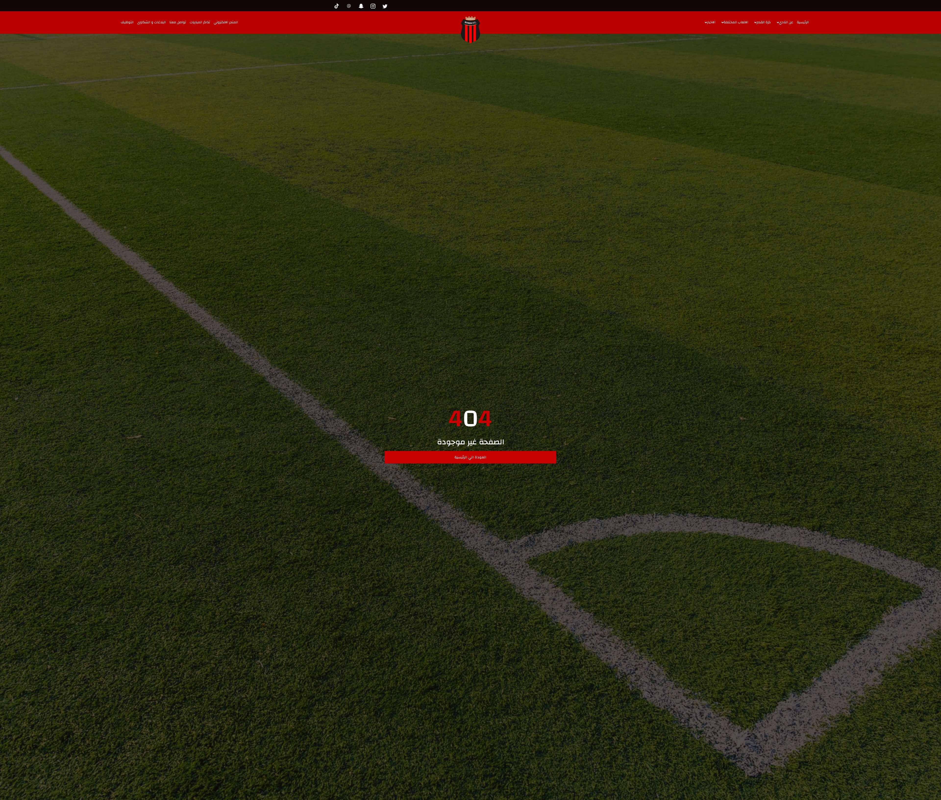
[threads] (350, 5)
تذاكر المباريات (200, 22)
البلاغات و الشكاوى (151, 22)
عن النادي (786, 22)
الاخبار (711, 22)
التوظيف (127, 22)
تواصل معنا (177, 22)
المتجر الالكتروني (226, 22)
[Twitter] (386, 5)
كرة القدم (763, 22)
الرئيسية (803, 22)
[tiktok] (338, 5)
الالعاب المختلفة (736, 22)
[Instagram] (374, 5)
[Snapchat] (362, 5)
